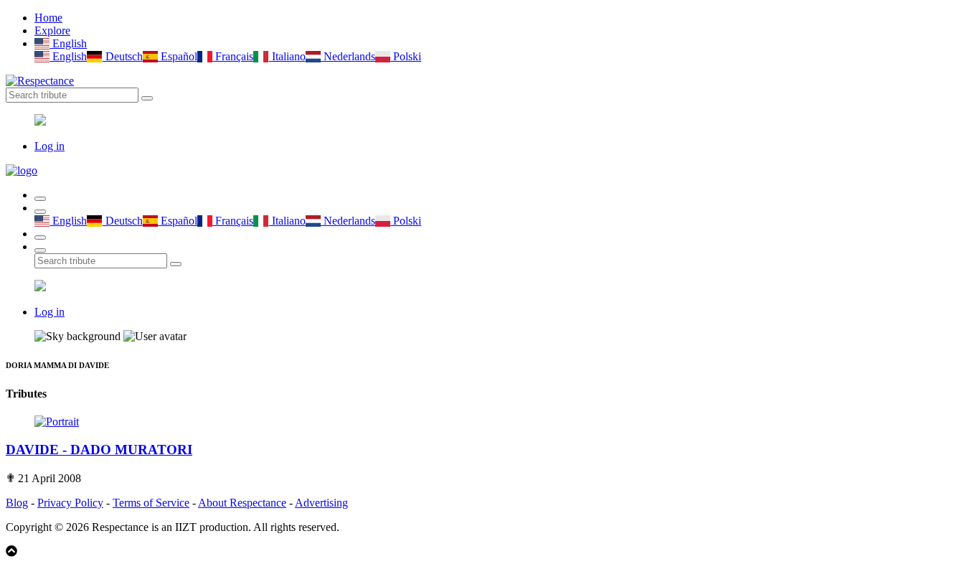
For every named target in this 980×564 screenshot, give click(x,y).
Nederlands (348, 56)
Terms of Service (151, 503)
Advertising (321, 503)
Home (48, 17)
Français (232, 56)
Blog (17, 503)
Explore (52, 30)
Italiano (287, 56)
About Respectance (242, 503)
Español (177, 56)
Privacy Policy (70, 503)
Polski (405, 56)
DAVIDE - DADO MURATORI (99, 449)
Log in (49, 146)
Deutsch (122, 56)
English (68, 43)
